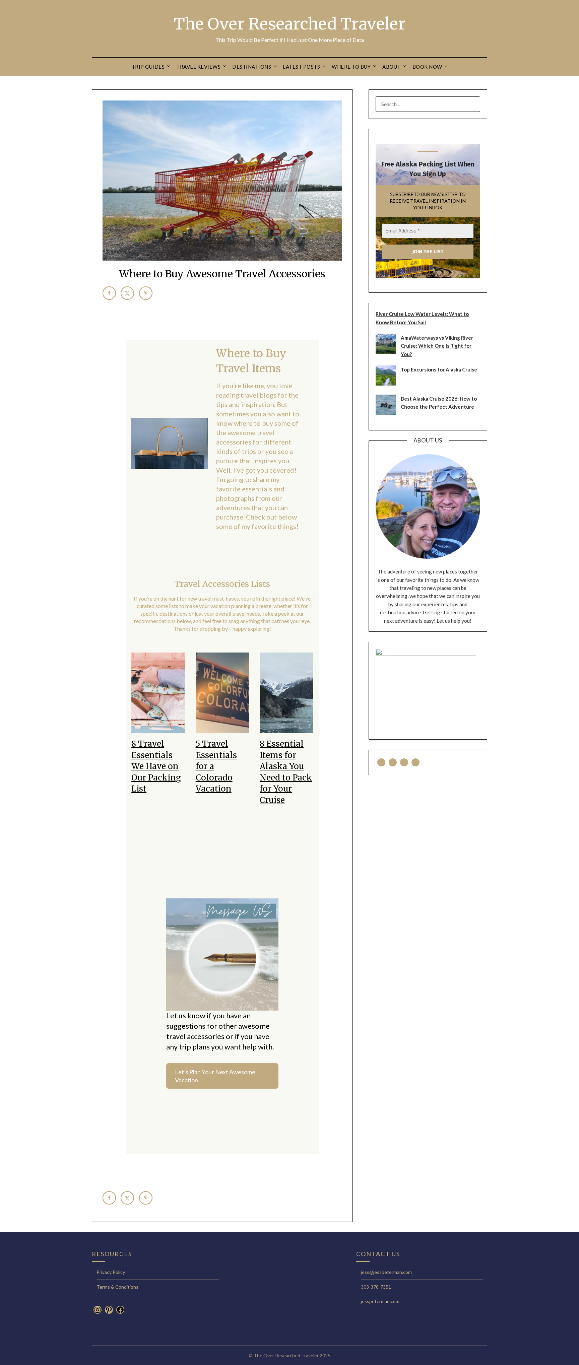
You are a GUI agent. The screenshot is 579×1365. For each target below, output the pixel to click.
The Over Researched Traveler (289, 24)
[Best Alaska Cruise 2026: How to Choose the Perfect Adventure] (386, 413)
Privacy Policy (110, 1272)
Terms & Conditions (117, 1287)
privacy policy (438, 275)
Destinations (251, 67)
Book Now (427, 67)
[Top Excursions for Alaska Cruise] (386, 384)
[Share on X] (127, 293)
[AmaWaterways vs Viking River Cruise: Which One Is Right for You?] (386, 352)
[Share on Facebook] (109, 293)
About (391, 67)
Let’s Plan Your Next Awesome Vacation (215, 1076)
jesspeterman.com (380, 1301)
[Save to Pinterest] (145, 293)
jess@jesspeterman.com (386, 1272)
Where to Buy (351, 67)
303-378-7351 (376, 1287)
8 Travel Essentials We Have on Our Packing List (156, 766)
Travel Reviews (198, 67)
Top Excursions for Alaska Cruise (439, 369)
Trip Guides (148, 67)
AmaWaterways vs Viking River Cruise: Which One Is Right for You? (437, 346)
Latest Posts (301, 67)
